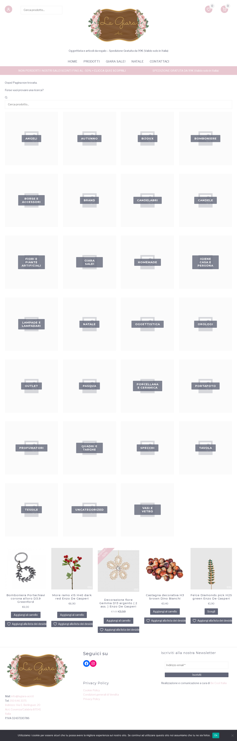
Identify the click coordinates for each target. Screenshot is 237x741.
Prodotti (92, 61)
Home (72, 61)
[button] (8, 10)
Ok (216, 735)
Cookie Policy (91, 690)
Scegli (211, 611)
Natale (137, 61)
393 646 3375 (18, 700)
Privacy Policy (91, 699)
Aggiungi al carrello (26, 615)
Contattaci (159, 61)
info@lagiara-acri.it (22, 696)
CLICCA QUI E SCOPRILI (110, 70)
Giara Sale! (115, 61)
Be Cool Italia (218, 683)
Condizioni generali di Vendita (101, 694)
